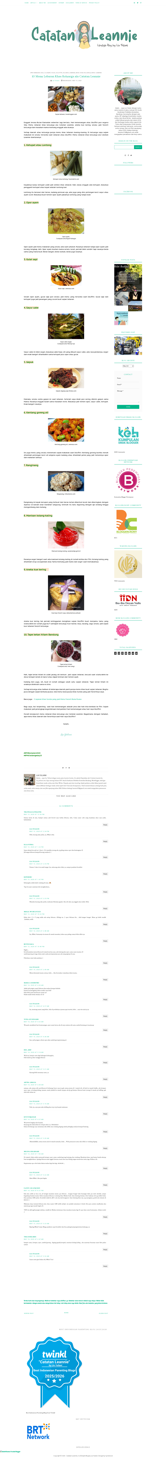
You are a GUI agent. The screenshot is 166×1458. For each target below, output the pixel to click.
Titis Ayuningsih (31, 1019)
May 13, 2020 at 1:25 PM (34, 847)
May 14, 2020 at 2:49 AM (39, 969)
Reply (105, 825)
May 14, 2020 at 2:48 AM (39, 931)
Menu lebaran (96, 72)
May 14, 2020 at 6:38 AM (34, 1085)
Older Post (103, 1313)
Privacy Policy (94, 3)
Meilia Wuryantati (32, 912)
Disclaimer (70, 3)
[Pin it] (69, 767)
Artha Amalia (30, 1082)
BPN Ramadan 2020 (37, 72)
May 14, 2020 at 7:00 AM (34, 1154)
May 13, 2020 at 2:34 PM (39, 831)
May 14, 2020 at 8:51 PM (34, 1190)
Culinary (47, 72)
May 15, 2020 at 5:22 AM (39, 1175)
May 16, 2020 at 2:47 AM (34, 1239)
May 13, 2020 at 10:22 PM (34, 914)
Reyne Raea (29, 944)
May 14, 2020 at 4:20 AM (34, 985)
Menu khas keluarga (83, 72)
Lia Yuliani (34, 829)
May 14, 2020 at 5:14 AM (34, 1052)
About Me (42, 3)
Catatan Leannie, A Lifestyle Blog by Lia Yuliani (82, 1456)
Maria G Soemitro (31, 983)
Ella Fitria (28, 845)
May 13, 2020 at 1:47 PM (34, 879)
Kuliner (66, 72)
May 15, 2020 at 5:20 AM (39, 1138)
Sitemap (61, 3)
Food (53, 72)
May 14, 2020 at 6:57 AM (34, 1119)
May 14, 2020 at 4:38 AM (39, 1036)
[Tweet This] (63, 767)
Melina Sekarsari (31, 1152)
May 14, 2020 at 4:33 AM (34, 1022)
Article (33, 3)
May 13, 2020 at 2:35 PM (39, 864)
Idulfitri (59, 72)
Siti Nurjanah (30, 1117)
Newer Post (29, 1313)
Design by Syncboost (105, 1456)
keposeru (28, 877)
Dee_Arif (27, 1050)
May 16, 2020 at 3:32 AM (39, 1256)
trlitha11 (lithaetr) (32, 812)
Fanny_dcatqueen (32, 1188)
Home (27, 3)
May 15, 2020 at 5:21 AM (39, 1069)
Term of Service (81, 3)
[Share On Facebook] (66, 767)
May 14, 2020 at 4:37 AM (39, 1006)
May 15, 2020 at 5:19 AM (39, 1104)
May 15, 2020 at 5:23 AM (39, 1223)
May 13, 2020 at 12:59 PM (34, 814)
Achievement (52, 3)
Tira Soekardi (30, 1237)
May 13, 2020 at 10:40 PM (34, 946)
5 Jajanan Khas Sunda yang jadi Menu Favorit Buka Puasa (57, 699)
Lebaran (72, 72)
